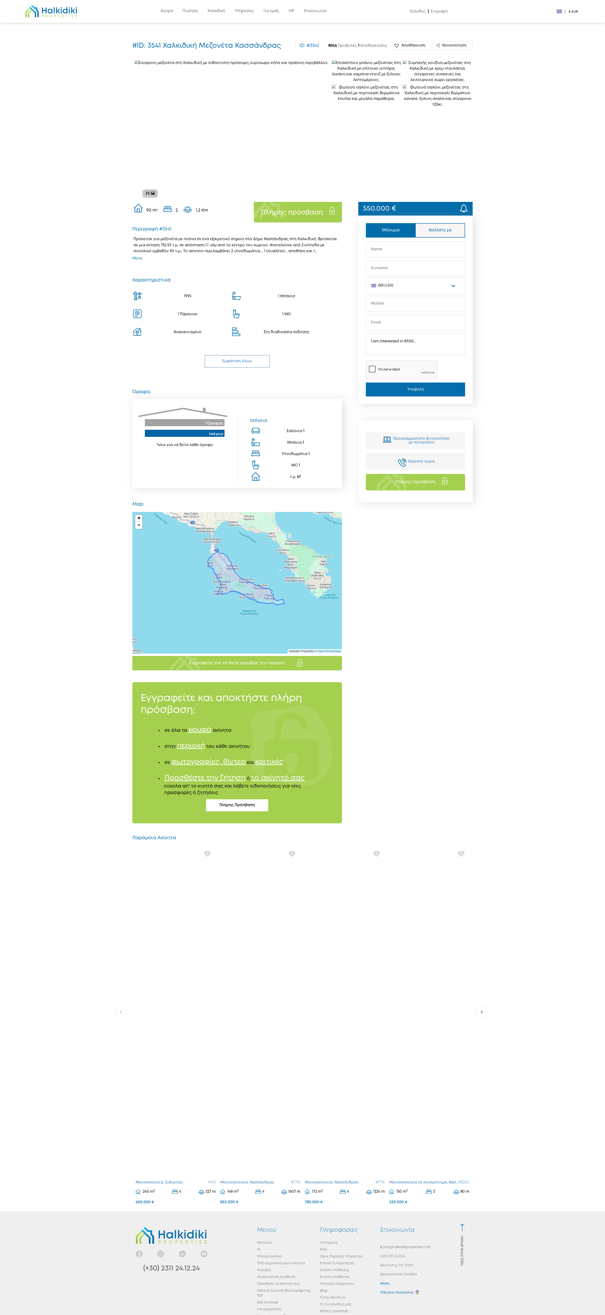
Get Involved (267, 1302)
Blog (323, 1290)
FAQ (323, 1249)
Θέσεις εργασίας (334, 1311)
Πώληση (264, 1270)
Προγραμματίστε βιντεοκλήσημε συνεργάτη (421, 440)
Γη (259, 1249)
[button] (138, 518)
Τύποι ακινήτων (333, 1297)
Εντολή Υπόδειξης (334, 1270)
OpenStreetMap (329, 651)
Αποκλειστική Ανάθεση (276, 1277)
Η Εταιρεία (329, 1242)
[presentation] (121, 1012)
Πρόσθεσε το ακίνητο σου (278, 1283)
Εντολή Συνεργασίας (337, 1263)
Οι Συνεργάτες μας (335, 1304)
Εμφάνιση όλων (237, 361)
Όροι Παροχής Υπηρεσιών (341, 1256)
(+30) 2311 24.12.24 (171, 1268)
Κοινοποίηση (454, 45)
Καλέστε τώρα (421, 461)
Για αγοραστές (269, 1309)
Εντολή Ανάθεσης (335, 1277)
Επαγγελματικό (269, 1256)
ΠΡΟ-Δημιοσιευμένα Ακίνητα (281, 1263)
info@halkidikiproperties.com (406, 1247)
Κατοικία (264, 1242)
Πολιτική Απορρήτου (337, 1283)
